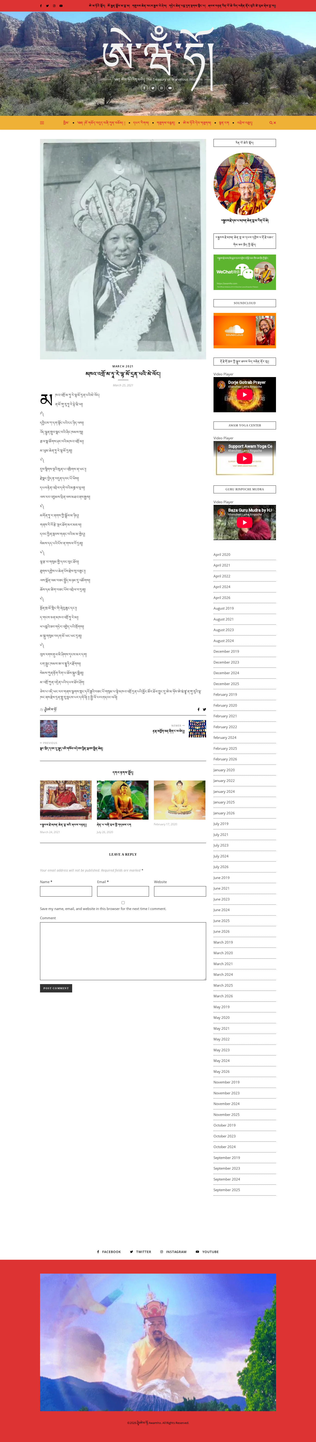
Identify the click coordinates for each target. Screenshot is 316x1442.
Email (103, 881)
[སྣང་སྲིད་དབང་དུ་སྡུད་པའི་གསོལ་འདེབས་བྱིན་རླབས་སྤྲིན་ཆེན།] (48, 728)
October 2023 (225, 1136)
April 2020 (222, 554)
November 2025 (227, 1114)
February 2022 (225, 726)
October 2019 (225, 1125)
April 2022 (222, 576)
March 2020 (223, 953)
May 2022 (222, 1039)
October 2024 (225, 1146)
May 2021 (222, 1028)
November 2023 (227, 1093)
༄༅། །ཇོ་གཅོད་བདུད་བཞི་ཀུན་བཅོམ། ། (101, 122)
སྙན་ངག (224, 122)
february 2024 (225, 737)
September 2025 (227, 1189)
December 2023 (226, 662)
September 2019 (227, 1157)
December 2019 (226, 651)
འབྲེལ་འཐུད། (245, 122)
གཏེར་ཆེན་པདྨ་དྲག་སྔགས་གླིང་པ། (187, 6)
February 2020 (225, 705)
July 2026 (221, 866)
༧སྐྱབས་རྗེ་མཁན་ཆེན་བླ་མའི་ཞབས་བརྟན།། (63, 824)
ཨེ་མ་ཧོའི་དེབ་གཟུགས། (197, 122)
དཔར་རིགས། (141, 122)
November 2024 (227, 1103)
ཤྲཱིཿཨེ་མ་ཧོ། (50, 709)
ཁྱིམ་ (66, 122)
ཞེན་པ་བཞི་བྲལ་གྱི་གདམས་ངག (114, 824)
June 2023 (222, 899)
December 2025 (226, 683)
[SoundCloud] (245, 330)
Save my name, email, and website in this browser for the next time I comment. (103, 908)
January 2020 (224, 770)
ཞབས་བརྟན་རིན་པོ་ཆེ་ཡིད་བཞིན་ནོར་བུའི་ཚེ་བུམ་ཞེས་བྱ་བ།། (242, 6)
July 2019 (221, 823)
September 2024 (227, 1179)
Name (46, 881)
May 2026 (222, 1071)
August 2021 (224, 619)
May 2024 (222, 1060)
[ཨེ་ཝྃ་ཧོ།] (158, 64)
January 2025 (224, 802)
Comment (48, 918)
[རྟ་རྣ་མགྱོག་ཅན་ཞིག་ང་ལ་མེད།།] (197, 728)
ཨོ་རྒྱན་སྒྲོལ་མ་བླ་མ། (119, 6)
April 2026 (222, 597)
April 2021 (222, 565)
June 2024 (222, 909)
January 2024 (224, 791)
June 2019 (222, 877)
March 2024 (223, 974)
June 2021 (222, 888)
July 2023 (221, 845)
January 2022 (224, 780)
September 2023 (227, 1168)
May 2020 (222, 1017)
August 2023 (224, 629)
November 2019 (227, 1082)
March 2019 (223, 942)
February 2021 (225, 716)
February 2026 (225, 759)
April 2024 (222, 586)
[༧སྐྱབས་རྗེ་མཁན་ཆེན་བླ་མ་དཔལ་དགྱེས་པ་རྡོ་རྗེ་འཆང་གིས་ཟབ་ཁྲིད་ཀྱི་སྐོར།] (245, 272)
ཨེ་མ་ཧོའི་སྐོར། (97, 6)
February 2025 (225, 748)
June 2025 (222, 920)
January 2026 (224, 813)
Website (160, 881)
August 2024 (224, 640)
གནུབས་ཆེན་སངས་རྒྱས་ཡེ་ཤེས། (149, 6)
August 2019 (224, 608)
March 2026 (223, 996)
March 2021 (123, 366)
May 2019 (222, 1006)
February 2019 (225, 694)
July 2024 (221, 856)
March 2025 (223, 985)
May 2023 (222, 1050)
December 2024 (226, 673)
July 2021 (221, 834)
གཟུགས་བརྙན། (166, 122)
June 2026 (222, 931)
